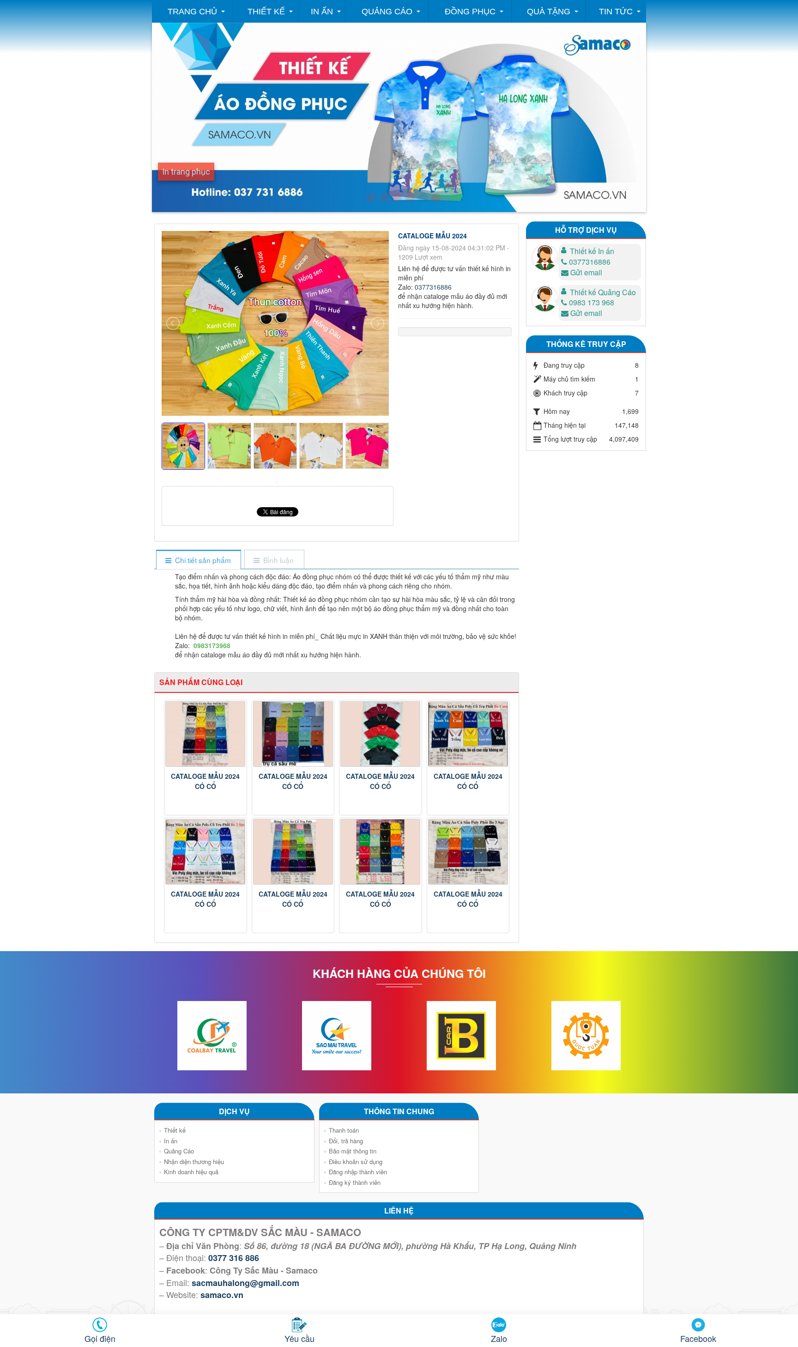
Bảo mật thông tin (352, 1151)
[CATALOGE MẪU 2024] (277, 481)
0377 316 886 (233, 1258)
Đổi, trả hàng (346, 1140)
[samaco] (397, 197)
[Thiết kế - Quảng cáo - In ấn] (371, 197)
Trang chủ (192, 11)
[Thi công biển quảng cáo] (410, 197)
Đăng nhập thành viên (358, 1171)
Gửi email (586, 272)
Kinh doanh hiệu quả (191, 1171)
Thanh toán (344, 1130)
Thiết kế (266, 11)
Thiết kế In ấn (592, 251)
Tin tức (616, 11)
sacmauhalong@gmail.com (245, 1283)
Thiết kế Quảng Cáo (603, 292)
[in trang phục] (436, 197)
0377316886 (433, 286)
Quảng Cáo (387, 11)
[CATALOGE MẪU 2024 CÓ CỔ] (205, 734)
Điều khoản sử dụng (355, 1161)
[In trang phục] (423, 197)
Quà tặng (548, 11)
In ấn (322, 11)
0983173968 (211, 645)
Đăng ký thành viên (355, 1182)
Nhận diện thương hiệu (194, 1161)
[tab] (198, 560)
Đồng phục (470, 11)
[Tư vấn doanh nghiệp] (384, 197)
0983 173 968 (591, 302)
